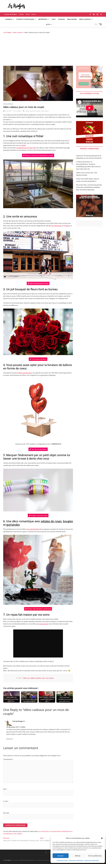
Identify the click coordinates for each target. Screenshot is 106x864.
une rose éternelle (33, 529)
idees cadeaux (45, 111)
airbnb (23, 145)
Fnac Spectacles (56, 226)
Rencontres (72, 19)
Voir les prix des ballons (39, 449)
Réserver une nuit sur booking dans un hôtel (39, 155)
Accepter (61, 856)
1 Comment (18, 111)
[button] (102, 838)
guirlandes (13, 524)
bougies (68, 521)
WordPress (31, 860)
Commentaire (8, 759)
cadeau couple (29, 111)
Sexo (54, 19)
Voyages (61, 19)
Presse (28, 14)
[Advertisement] (53, 50)
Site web (6, 813)
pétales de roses (51, 521)
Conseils (8, 19)
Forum (34, 14)
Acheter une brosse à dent (39, 515)
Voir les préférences (95, 856)
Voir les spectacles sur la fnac (39, 283)
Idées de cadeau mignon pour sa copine (38, 678)
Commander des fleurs (39, 359)
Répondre (9, 739)
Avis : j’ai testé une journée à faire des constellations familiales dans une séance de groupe (89, 187)
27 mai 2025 (7, 111)
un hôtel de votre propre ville (26, 148)
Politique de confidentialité (76, 860)
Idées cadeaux (85, 19)
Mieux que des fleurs (25, 373)
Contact (21, 14)
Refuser (77, 856)
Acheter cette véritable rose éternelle (39, 609)
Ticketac (67, 226)
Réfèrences (43, 19)
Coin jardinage (17, 721)
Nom (5, 789)
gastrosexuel (43, 624)
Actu (48, 24)
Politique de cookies (62, 860)
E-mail (5, 801)
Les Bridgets (7, 32)
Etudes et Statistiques (25, 19)
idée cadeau (37, 111)
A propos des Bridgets (10, 14)
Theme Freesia (23, 860)
